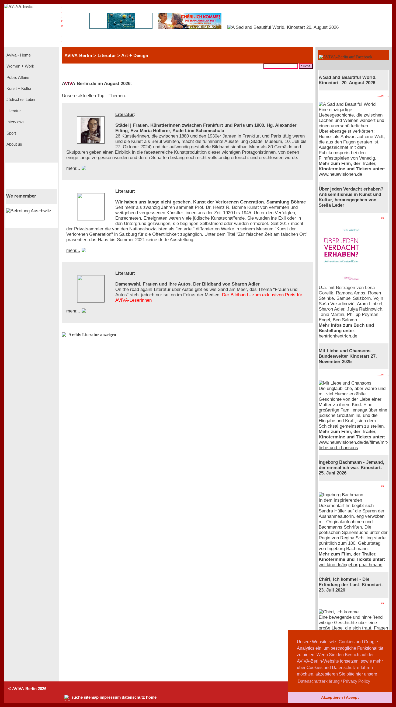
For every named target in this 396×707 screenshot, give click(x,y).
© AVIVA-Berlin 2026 (27, 689)
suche (77, 697)
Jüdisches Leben (20, 99)
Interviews (15, 122)
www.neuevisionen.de (340, 174)
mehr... (73, 168)
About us (13, 144)
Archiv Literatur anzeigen (92, 334)
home (151, 697)
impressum (110, 697)
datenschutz (133, 697)
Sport (10, 133)
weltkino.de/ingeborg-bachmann (350, 564)
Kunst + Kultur (18, 88)
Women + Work (19, 66)
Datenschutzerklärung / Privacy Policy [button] (334, 681)
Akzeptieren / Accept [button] (340, 697)
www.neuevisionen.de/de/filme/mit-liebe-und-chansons (353, 445)
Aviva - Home (18, 55)
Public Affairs (17, 77)
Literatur (13, 111)
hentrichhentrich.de (338, 336)
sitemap (91, 697)
